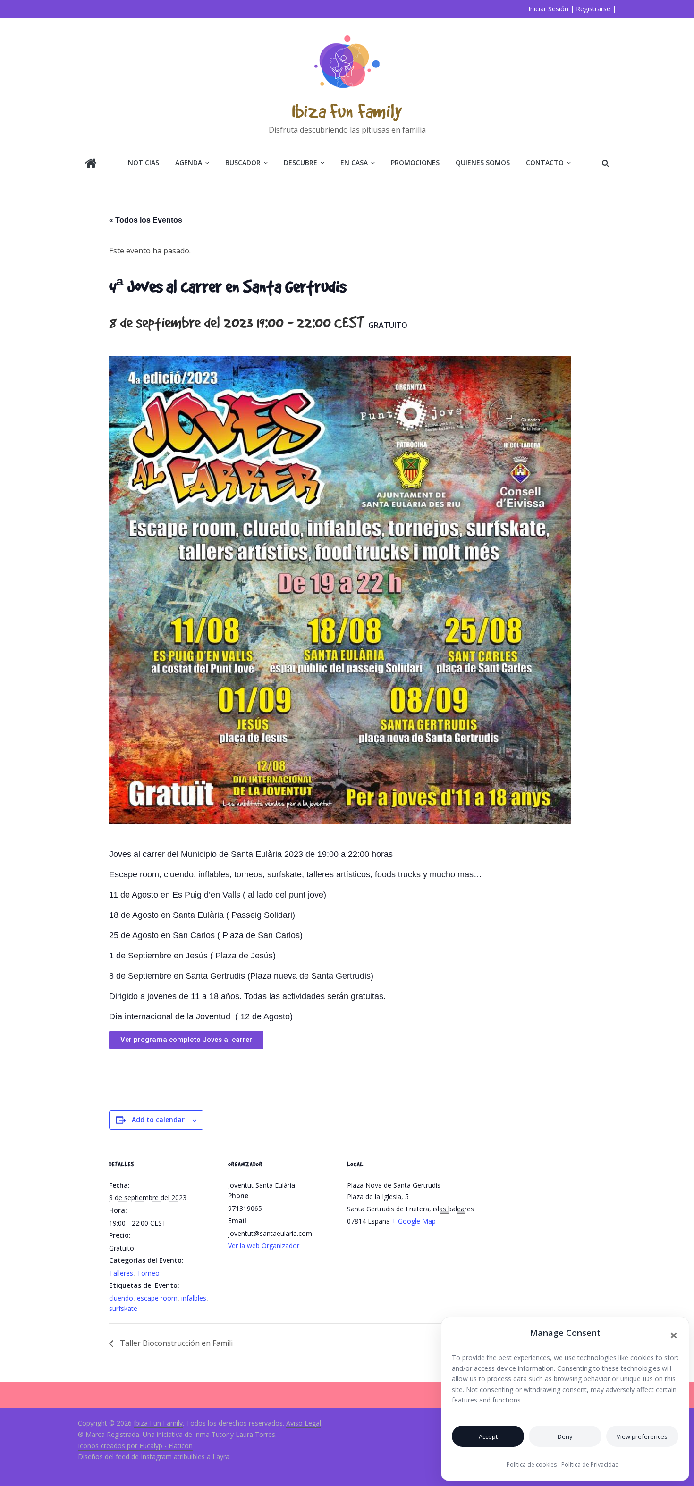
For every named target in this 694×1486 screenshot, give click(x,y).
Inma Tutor (211, 1434)
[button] (673, 1335)
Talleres (121, 1272)
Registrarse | (596, 8)
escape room (157, 1297)
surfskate (123, 1308)
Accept (488, 1436)
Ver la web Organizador (263, 1245)
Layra (220, 1456)
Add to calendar (158, 1119)
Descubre (300, 162)
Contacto (545, 162)
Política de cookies (532, 1465)
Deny (565, 1436)
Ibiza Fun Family (347, 111)
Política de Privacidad (590, 1465)
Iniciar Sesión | (551, 8)
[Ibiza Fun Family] (91, 164)
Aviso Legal (303, 1423)
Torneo (148, 1272)
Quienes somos (483, 162)
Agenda (188, 162)
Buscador (243, 162)
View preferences (642, 1436)
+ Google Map (414, 1221)
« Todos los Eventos (145, 220)
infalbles (193, 1297)
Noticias (143, 162)
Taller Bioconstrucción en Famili (175, 1343)
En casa (354, 162)
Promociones (415, 162)
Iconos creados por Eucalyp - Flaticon (135, 1445)
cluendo (121, 1297)
